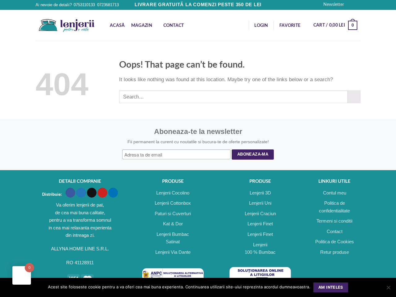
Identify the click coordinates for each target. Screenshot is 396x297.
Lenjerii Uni (260, 203)
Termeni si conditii (334, 221)
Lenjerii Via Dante (173, 252)
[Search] (241, 25)
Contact (173, 25)
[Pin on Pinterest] (102, 193)
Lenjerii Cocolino (172, 192)
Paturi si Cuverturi (173, 213)
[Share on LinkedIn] (113, 193)
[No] (388, 289)
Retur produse (334, 252)
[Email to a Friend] (92, 193)
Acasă (117, 25)
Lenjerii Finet (260, 223)
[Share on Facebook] (70, 193)
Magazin (141, 25)
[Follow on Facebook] (351, 4)
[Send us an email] (357, 4)
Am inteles (330, 287)
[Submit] (354, 96)
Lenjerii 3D (260, 192)
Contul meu (334, 192)
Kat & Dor (173, 223)
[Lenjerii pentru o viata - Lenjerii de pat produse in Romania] (66, 25)
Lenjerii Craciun (260, 213)
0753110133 (84, 4)
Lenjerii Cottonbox (173, 203)
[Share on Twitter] (81, 193)
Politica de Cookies (334, 241)
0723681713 (108, 4)
